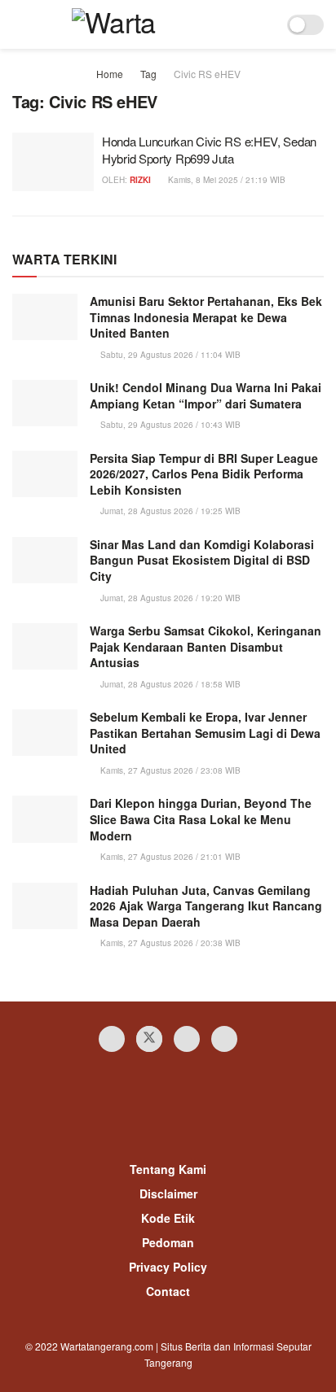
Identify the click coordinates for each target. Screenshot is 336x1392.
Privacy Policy (168, 1267)
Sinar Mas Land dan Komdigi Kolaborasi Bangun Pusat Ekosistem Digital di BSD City (202, 560)
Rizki (140, 179)
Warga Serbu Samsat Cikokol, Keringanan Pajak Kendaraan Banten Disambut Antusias (205, 646)
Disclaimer (168, 1193)
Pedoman (168, 1242)
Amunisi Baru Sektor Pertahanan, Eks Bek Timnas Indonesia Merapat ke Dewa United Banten (206, 317)
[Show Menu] (19, 24)
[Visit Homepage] (141, 24)
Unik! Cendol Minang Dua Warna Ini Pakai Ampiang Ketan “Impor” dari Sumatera (205, 395)
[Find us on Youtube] (224, 1039)
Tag (148, 74)
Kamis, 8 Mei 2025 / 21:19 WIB (225, 179)
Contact (168, 1291)
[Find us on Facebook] (112, 1039)
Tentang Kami (168, 1169)
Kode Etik (168, 1218)
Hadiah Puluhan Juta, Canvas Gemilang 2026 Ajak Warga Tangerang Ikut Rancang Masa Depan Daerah (206, 906)
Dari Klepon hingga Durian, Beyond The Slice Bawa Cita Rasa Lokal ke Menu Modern (201, 819)
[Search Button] (264, 24)
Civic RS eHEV (207, 74)
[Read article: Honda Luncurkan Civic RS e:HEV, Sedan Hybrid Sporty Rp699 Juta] (53, 162)
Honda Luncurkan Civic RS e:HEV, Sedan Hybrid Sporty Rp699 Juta (209, 150)
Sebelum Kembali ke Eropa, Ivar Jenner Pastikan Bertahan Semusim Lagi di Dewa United (205, 733)
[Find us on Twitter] (149, 1039)
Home (109, 74)
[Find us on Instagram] (187, 1039)
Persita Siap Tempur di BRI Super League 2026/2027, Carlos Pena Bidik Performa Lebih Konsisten (204, 474)
